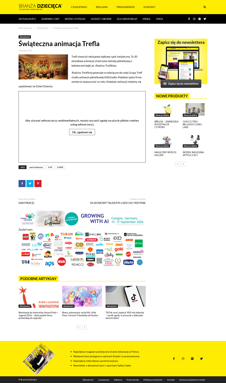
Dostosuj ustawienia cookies (192, 379)
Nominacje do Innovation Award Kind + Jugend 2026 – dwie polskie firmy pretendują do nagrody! (38, 315)
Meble (147, 18)
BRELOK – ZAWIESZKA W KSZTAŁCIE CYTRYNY (166, 124)
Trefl (50, 167)
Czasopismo (79, 6)
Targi (159, 18)
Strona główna (25, 28)
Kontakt (149, 6)
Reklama (102, 6)
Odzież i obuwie (101, 18)
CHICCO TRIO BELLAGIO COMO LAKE (192, 124)
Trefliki (60, 167)
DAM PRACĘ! (27, 202)
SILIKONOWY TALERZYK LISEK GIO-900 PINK (118, 202)
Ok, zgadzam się (82, 132)
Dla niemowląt (127, 18)
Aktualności (27, 18)
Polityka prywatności (153, 379)
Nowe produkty (162, 115)
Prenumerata (126, 6)
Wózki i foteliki (75, 18)
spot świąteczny (36, 167)
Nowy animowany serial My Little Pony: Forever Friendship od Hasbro (80, 314)
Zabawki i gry (50, 18)
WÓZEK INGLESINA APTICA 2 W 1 (193, 154)
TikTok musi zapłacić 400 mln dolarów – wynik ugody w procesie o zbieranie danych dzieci (125, 315)
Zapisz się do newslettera (183, 83)
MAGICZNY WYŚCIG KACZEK (165, 154)
